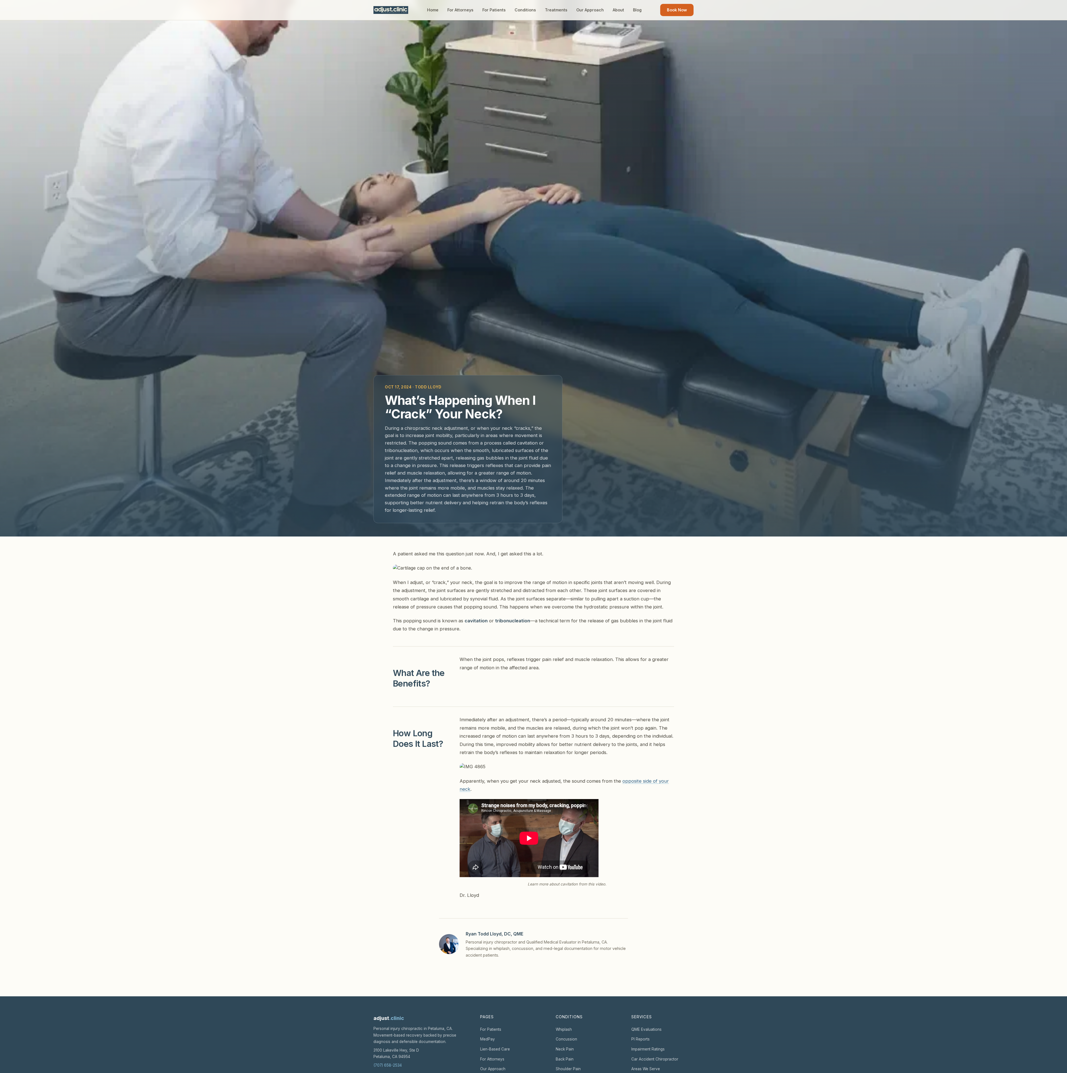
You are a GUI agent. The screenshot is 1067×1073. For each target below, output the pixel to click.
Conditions (525, 10)
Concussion (566, 1039)
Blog (637, 10)
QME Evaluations (646, 1029)
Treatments (556, 10)
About (618, 10)
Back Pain (565, 1059)
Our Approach (590, 10)
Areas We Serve (645, 1069)
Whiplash (564, 1029)
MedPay (487, 1039)
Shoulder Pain (568, 1069)
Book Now (677, 10)
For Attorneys (460, 10)
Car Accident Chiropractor (654, 1059)
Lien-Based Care (495, 1049)
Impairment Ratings (648, 1049)
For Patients (494, 10)
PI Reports (640, 1039)
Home (432, 10)
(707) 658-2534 (387, 1065)
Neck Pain (565, 1049)
